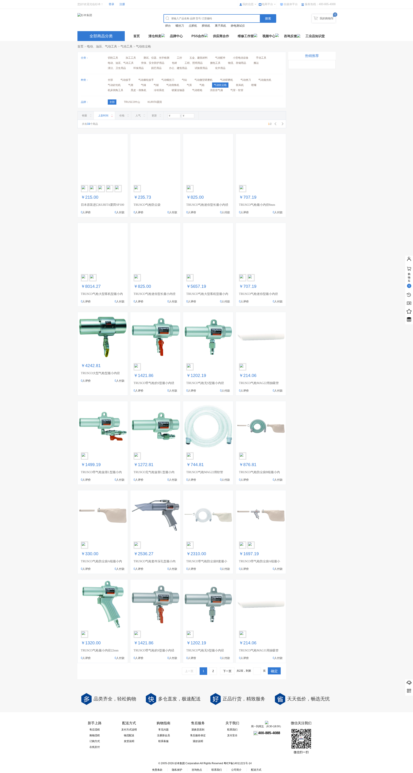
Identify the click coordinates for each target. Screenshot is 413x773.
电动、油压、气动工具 (102, 46)
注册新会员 (163, 735)
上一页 (189, 671)
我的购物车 (327, 18)
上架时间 (103, 115)
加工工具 (131, 57)
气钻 (184, 79)
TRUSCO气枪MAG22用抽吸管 (259, 383)
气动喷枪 (197, 90)
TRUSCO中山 (132, 102)
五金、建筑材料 (199, 57)
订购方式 (94, 741)
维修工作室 (246, 36)
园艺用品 (156, 68)
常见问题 (163, 729)
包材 (174, 62)
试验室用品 (201, 68)
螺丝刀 (180, 25)
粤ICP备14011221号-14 (238, 763)
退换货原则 (197, 729)
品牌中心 (176, 36)
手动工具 (261, 57)
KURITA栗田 (155, 102)
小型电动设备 (240, 57)
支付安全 (232, 735)
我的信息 (248, 4)
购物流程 (94, 735)
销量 (84, 115)
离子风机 (220, 25)
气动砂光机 (114, 85)
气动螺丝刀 (167, 79)
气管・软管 (236, 90)
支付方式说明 (129, 729)
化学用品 (220, 68)
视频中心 (268, 36)
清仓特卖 (154, 36)
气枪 (202, 85)
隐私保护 (177, 769)
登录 (111, 4)
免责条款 (157, 769)
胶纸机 (206, 25)
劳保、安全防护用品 (152, 62)
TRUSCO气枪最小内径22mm (100, 650)
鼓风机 (240, 85)
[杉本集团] (115, 15)
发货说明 (129, 741)
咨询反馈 (290, 36)
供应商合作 (221, 36)
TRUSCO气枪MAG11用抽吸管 (259, 650)
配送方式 (256, 769)
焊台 (168, 25)
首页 (136, 36)
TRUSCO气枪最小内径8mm (257, 204)
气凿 (130, 85)
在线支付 (94, 747)
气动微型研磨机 (203, 79)
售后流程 (94, 729)
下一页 (227, 671)
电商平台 (267, 4)
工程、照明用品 (194, 62)
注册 (122, 4)
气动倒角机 (172, 85)
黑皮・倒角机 (138, 90)
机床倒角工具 (115, 90)
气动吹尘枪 (143, 46)
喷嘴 (253, 85)
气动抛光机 (264, 79)
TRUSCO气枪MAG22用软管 (204, 472)
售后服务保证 (198, 735)
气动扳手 (125, 79)
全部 (110, 79)
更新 (154, 115)
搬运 (256, 62)
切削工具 (113, 57)
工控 (179, 57)
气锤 (143, 85)
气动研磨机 (226, 79)
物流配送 (129, 735)
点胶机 (193, 25)
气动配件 (220, 57)
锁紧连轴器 (178, 90)
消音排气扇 (216, 90)
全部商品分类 (101, 36)
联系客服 (163, 741)
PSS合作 (197, 36)
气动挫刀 (245, 79)
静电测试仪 (238, 25)
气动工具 (126, 46)
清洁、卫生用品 (117, 68)
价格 (122, 115)
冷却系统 (159, 90)
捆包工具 (215, 62)
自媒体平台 (291, 4)
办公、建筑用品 (178, 68)
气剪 (189, 85)
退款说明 (198, 741)
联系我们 (232, 729)
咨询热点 (197, 769)
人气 (138, 115)
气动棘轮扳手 (146, 79)
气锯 (156, 85)
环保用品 (138, 68)
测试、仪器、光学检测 (156, 57)
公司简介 (236, 769)
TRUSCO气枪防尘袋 (147, 204)
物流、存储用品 (237, 62)
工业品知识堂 (315, 36)
